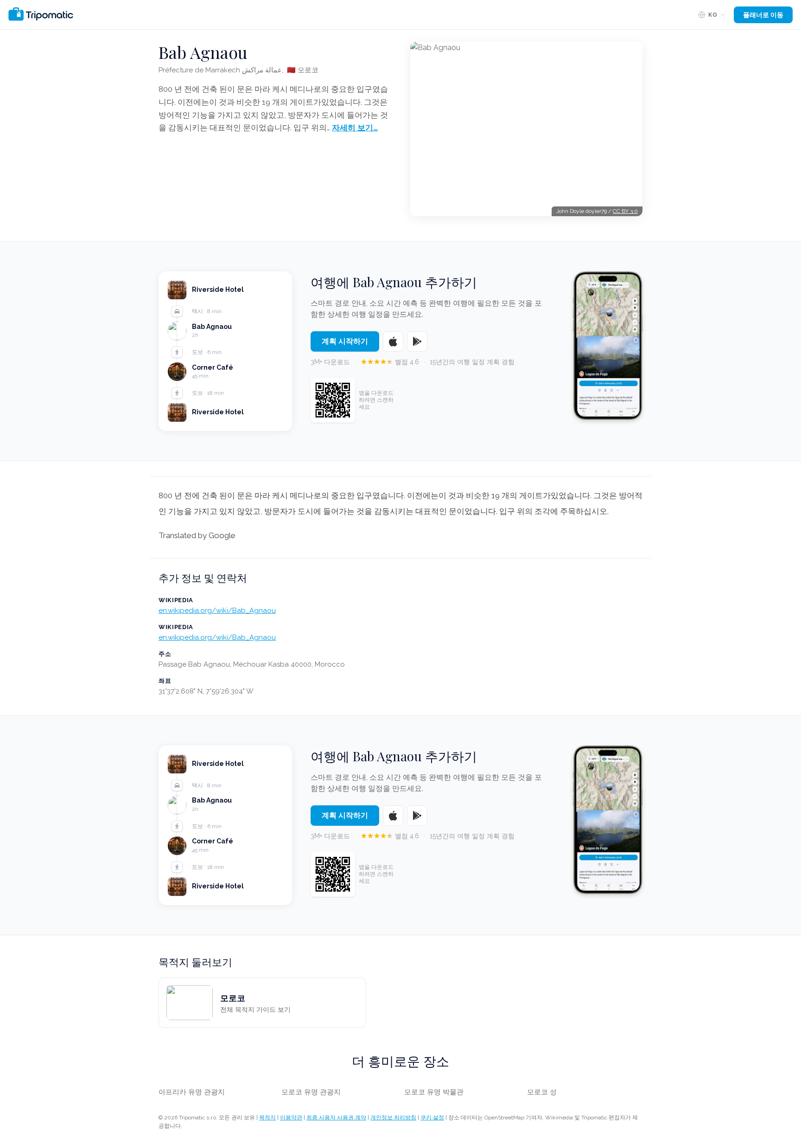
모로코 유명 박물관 (434, 1092)
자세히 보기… (355, 127)
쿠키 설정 (432, 1117)
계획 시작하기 (345, 341)
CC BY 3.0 (625, 211)
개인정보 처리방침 (393, 1117)
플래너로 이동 (763, 15)
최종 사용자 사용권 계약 (336, 1117)
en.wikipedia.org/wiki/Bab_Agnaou (217, 610)
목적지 (267, 1117)
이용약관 (291, 1117)
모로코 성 (542, 1092)
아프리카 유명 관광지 (192, 1092)
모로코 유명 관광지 (311, 1092)
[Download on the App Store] (393, 341)
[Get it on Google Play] (417, 341)
